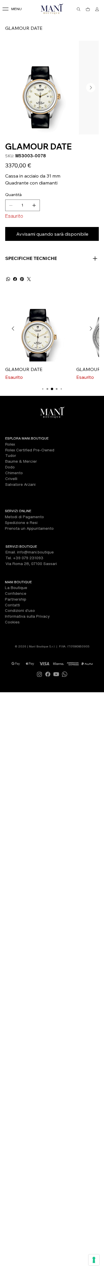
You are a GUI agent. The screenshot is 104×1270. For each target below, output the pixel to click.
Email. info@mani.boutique (29, 552)
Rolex (10, 444)
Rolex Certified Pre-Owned (29, 450)
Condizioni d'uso (20, 610)
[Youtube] (56, 674)
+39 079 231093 (28, 558)
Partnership (15, 599)
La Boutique (16, 588)
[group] (52, 338)
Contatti (12, 605)
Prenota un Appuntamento (29, 528)
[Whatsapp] (64, 674)
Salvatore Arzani (20, 484)
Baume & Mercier (21, 461)
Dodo (10, 467)
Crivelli (11, 479)
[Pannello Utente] (97, 9)
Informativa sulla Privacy (27, 616)
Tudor (10, 455)
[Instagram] (39, 674)
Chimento (14, 473)
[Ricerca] (79, 9)
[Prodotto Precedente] (13, 328)
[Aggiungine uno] (34, 205)
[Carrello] (88, 9)
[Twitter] (29, 279)
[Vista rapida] (37, 328)
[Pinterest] (22, 279)
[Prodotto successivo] (91, 328)
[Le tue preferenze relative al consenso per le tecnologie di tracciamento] (93, 1259)
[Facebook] (15, 279)
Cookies (12, 622)
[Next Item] (90, 87)
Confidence (15, 593)
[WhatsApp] (8, 279)
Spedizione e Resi (21, 522)
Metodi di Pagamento (24, 517)
